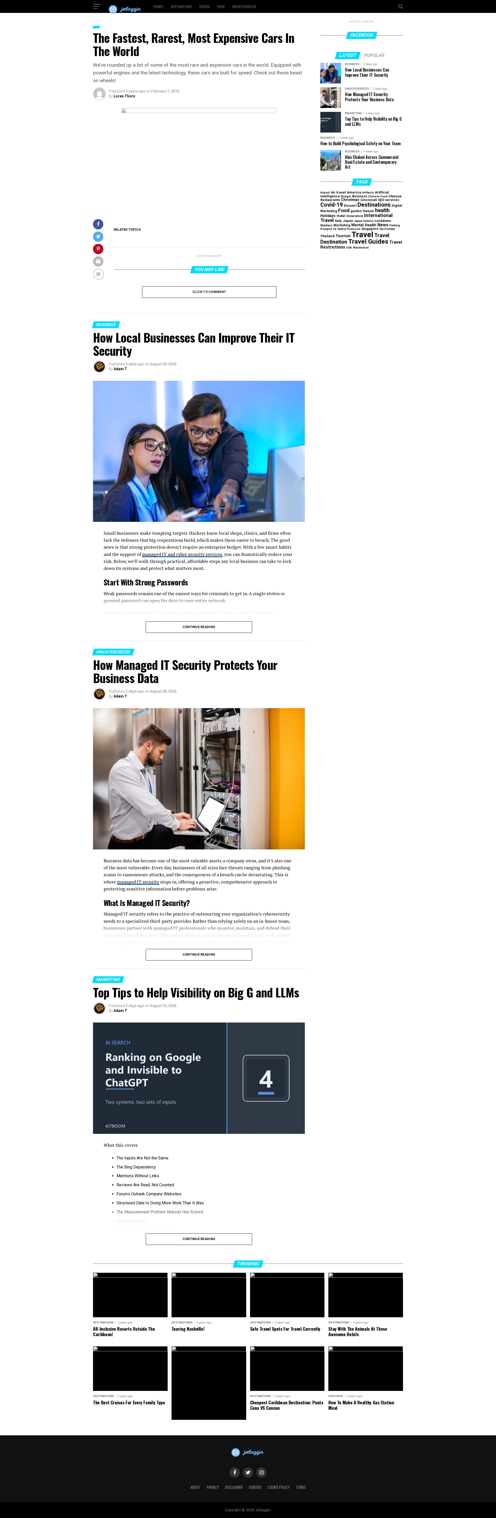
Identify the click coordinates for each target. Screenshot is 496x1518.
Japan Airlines (364, 221)
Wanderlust (361, 247)
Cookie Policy (279, 1487)
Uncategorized (244, 6)
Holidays (328, 216)
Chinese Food (378, 196)
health (382, 210)
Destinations (181, 6)
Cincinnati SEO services (379, 200)
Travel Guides (368, 241)
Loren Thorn (124, 96)
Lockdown (383, 221)
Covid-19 (331, 205)
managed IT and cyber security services (182, 554)
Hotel (341, 216)
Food (221, 6)
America (354, 192)
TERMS (301, 1487)
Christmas (350, 200)
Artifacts (368, 192)
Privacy (213, 1487)
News (382, 224)
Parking (394, 225)
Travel (158, 6)
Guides (204, 6)
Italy (338, 221)
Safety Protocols (348, 229)
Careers (255, 1487)
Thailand (327, 236)
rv (334, 229)
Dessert (350, 205)
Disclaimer (234, 1487)
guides (356, 211)
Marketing (342, 225)
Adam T (120, 369)
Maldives (326, 225)
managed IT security (138, 882)
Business (359, 196)
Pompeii (326, 229)
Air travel (338, 192)
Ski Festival (387, 229)
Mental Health (363, 225)
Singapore (369, 229)
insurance (354, 216)
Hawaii (368, 211)
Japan (348, 221)
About (195, 1487)
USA (349, 247)
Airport (325, 192)
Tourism (343, 236)
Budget (346, 196)
